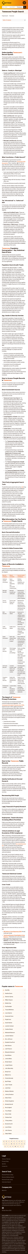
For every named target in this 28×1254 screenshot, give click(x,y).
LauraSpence (8, 1013)
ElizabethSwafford (10, 1042)
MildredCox (8, 1075)
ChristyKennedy (9, 1078)
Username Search (6, 1182)
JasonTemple (8, 1084)
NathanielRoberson (10, 1032)
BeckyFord (7, 1071)
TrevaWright (8, 1110)
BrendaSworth (9, 1123)
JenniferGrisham (9, 1026)
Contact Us (4, 1166)
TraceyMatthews (9, 1009)
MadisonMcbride (9, 1091)
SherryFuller (8, 1114)
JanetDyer (7, 1088)
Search (24, 7)
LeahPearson (8, 1048)
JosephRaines (8, 1065)
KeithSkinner (8, 1045)
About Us (4, 1190)
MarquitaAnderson (10, 1052)
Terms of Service (6, 1159)
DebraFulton (8, 1097)
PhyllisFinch (8, 1019)
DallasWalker (8, 1133)
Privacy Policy (5, 1161)
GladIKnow (6, 3)
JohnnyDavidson (9, 1094)
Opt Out (4, 1163)
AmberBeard (8, 1061)
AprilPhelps (8, 1081)
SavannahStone (9, 1016)
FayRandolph (8, 1006)
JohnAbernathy (9, 1068)
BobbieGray (8, 1003)
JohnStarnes (8, 1130)
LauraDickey (8, 1127)
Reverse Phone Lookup (7, 1174)
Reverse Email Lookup (7, 1179)
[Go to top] (26, 1252)
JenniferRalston (9, 1035)
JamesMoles (8, 1058)
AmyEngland (8, 1107)
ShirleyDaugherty (9, 1101)
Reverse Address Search (8, 1177)
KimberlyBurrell (9, 1104)
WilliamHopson (9, 1000)
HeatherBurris (8, 993)
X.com (3, 1208)
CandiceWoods (9, 1029)
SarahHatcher (8, 1022)
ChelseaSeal (8, 1117)
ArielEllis (7, 990)
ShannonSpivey (9, 996)
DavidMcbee (8, 1055)
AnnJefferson (8, 1039)
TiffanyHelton (8, 1120)
